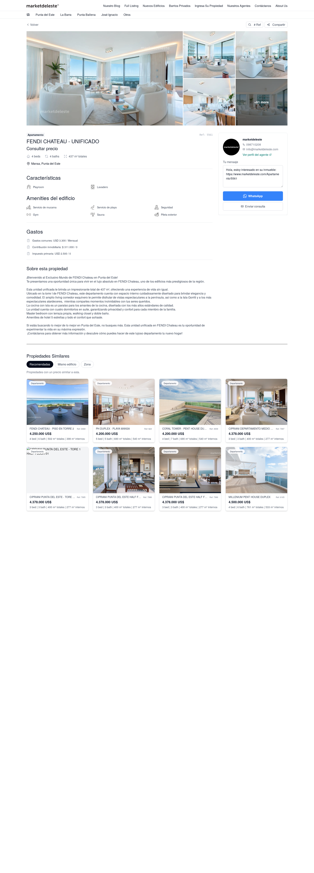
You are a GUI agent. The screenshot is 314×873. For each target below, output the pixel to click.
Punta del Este (45, 15)
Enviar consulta (255, 206)
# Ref (257, 24)
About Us (281, 6)
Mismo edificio (67, 364)
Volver (34, 24)
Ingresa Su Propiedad (209, 6)
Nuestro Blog (111, 6)
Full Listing (131, 6)
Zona (87, 364)
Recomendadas (40, 364)
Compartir (278, 24)
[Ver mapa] (28, 14)
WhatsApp (255, 196)
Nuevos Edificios (154, 6)
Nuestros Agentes (238, 6)
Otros (127, 15)
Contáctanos (263, 6)
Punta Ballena (86, 15)
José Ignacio (109, 15)
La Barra (65, 15)
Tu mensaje (230, 162)
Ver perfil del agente (255, 155)
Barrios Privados (179, 6)
